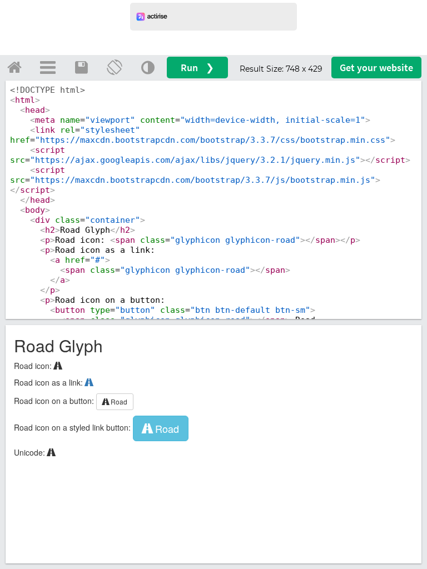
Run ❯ (197, 67)
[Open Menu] (47, 67)
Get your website (376, 67)
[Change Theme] (147, 67)
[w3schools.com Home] (14, 67)
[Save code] (81, 67)
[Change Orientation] (114, 67)
